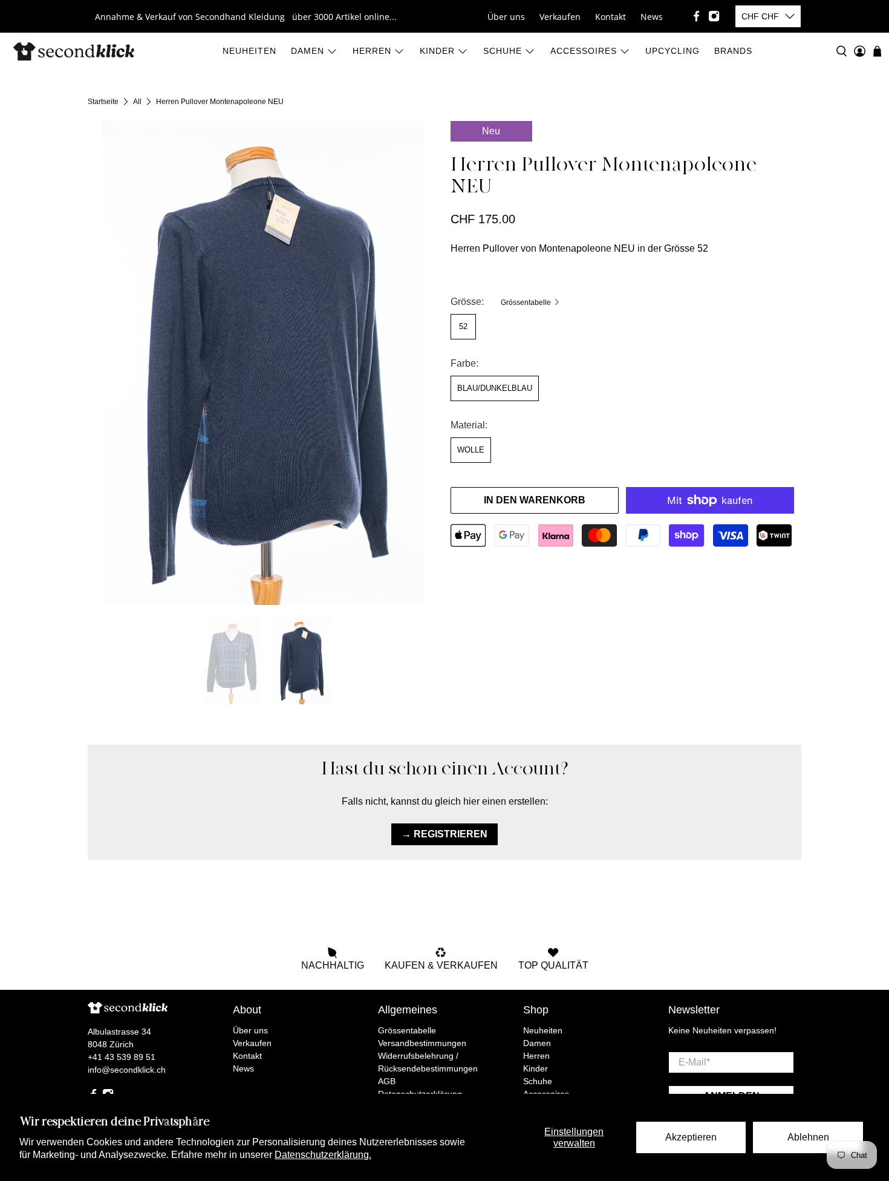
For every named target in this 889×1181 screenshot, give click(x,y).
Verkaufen (560, 16)
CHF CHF (760, 16)
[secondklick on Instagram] (714, 16)
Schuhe (502, 51)
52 (463, 326)
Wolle (470, 449)
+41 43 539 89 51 (121, 1057)
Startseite (103, 101)
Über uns (506, 16)
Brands (733, 51)
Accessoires (583, 51)
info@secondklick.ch (127, 1070)
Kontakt (610, 16)
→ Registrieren (444, 834)
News (651, 16)
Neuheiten (249, 51)
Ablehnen (808, 1137)
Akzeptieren (691, 1137)
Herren (372, 51)
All (137, 101)
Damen (307, 51)
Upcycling (672, 51)
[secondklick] (73, 51)
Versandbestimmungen (422, 1043)
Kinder (437, 51)
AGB (387, 1081)
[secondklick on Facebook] (696, 16)
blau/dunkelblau (494, 388)
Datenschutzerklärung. (323, 1155)
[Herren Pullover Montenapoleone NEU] (263, 363)
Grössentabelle (527, 302)
